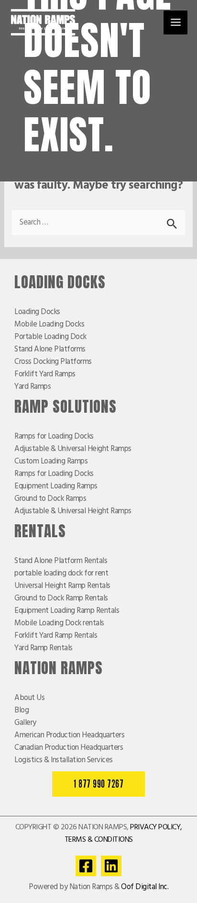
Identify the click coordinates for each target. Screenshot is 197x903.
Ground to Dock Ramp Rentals (61, 598)
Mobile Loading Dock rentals (59, 623)
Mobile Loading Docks (49, 324)
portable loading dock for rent (61, 573)
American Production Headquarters (69, 735)
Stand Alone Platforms (50, 349)
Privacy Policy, (156, 827)
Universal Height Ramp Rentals (62, 586)
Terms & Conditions (99, 840)
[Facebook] (86, 866)
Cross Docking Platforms (53, 362)
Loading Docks (37, 312)
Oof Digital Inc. (144, 887)
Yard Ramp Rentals (43, 648)
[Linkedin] (111, 866)
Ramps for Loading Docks (54, 436)
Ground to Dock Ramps (50, 499)
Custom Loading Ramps (51, 461)
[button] (98, 784)
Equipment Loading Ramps (56, 486)
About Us (29, 698)
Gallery (25, 723)
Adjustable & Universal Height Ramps (72, 449)
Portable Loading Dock (50, 337)
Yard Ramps (32, 387)
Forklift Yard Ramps (45, 374)
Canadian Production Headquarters (68, 748)
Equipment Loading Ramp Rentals (66, 611)
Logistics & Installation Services (63, 760)
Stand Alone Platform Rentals (60, 561)
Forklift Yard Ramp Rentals (55, 636)
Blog (21, 710)
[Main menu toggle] (175, 22)
